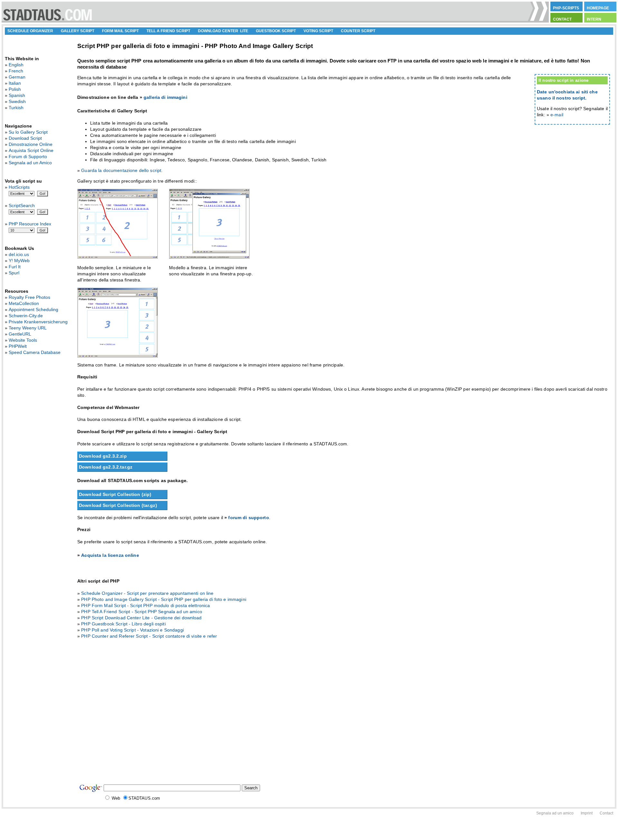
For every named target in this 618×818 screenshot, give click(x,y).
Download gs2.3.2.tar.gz (105, 467)
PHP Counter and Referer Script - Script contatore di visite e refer (149, 636)
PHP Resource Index (30, 223)
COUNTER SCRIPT (358, 31)
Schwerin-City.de (26, 315)
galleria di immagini (165, 97)
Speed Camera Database (35, 352)
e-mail (556, 114)
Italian (15, 83)
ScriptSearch (22, 205)
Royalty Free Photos (29, 297)
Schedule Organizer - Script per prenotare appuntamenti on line (147, 593)
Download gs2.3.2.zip (103, 456)
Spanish (17, 95)
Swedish (17, 101)
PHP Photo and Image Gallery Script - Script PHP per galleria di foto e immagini (163, 599)
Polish (15, 89)
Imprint (587, 813)
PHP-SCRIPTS (566, 8)
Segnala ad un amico (555, 813)
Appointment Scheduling (33, 309)
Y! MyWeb (19, 260)
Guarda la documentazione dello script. (122, 170)
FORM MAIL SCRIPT (120, 31)
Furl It (15, 266)
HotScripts (19, 187)
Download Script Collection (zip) (115, 494)
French (16, 70)
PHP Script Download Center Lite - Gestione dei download (141, 617)
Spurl (14, 272)
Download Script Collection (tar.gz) (118, 505)
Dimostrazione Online (30, 144)
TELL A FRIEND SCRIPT (168, 31)
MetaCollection (24, 303)
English (16, 64)
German (17, 77)
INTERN (594, 19)
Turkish (16, 107)
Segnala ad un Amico (30, 162)
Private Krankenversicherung (38, 321)
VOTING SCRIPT (318, 31)
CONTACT (562, 19)
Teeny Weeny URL (28, 327)
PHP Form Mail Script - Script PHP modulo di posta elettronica (145, 605)
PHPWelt (18, 346)
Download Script (25, 138)
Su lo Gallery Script (28, 132)
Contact (606, 813)
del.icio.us (19, 254)
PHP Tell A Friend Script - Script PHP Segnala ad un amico (141, 611)
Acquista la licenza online (110, 555)
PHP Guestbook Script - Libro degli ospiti (123, 623)
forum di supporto (248, 517)
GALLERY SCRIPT (77, 31)
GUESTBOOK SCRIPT (276, 31)
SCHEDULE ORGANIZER (30, 31)
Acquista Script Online (31, 150)
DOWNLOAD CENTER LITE (223, 31)
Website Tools (23, 340)
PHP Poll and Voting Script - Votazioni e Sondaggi (132, 630)
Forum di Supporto (28, 156)
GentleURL (20, 334)
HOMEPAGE (598, 8)
